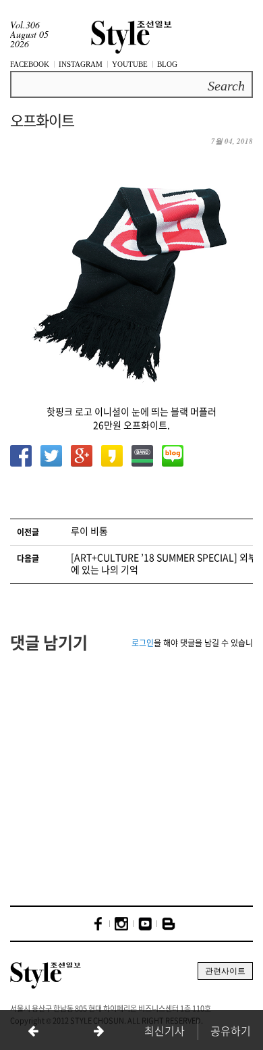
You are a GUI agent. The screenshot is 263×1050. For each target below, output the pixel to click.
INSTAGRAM (81, 64)
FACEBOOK (29, 64)
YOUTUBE (130, 64)
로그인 (143, 643)
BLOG (167, 64)
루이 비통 (89, 530)
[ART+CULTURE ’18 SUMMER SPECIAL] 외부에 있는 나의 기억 (164, 563)
